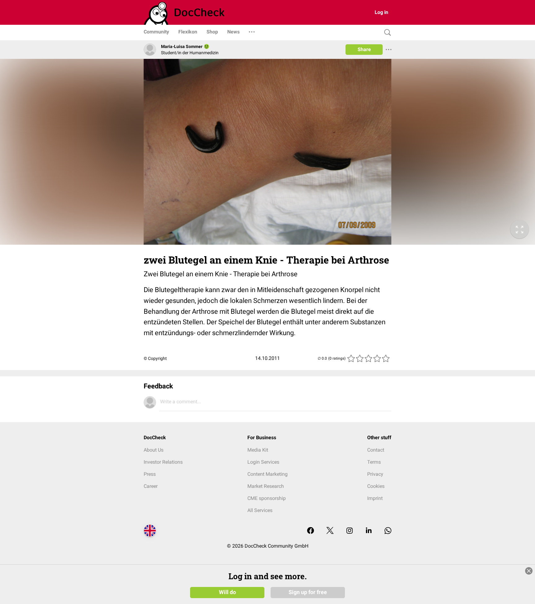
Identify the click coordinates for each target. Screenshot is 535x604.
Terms (374, 462)
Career (151, 486)
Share (364, 49)
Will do (227, 592)
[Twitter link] (330, 531)
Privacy (375, 474)
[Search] (386, 33)
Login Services (263, 462)
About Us (153, 450)
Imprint (375, 498)
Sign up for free (308, 592)
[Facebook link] (310, 531)
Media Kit (257, 450)
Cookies (376, 486)
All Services (259, 510)
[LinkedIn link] (368, 531)
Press (150, 474)
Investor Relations (163, 462)
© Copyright (155, 358)
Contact (375, 450)
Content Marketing (267, 474)
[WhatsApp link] (388, 531)
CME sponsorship (266, 498)
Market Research (265, 486)
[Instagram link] (349, 531)
